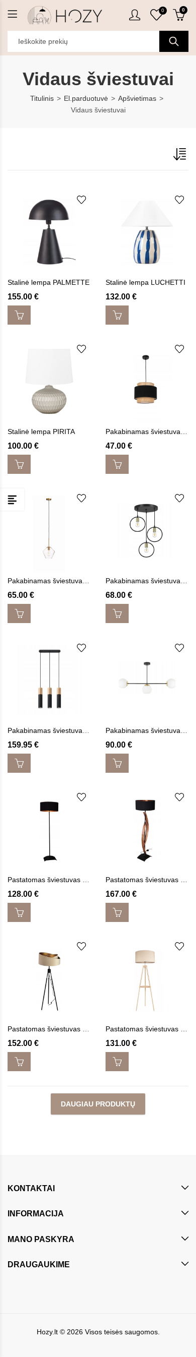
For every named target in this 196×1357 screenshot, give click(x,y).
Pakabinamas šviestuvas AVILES (59, 581)
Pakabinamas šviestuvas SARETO (62, 730)
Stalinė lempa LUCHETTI (145, 282)
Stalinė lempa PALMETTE (48, 282)
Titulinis (42, 98)
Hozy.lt (47, 1332)
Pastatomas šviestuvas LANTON (59, 880)
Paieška (173, 41)
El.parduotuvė (86, 98)
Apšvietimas (137, 98)
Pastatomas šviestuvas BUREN (57, 1029)
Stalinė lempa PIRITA (41, 431)
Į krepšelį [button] (19, 315)
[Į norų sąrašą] (81, 200)
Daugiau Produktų (98, 1104)
